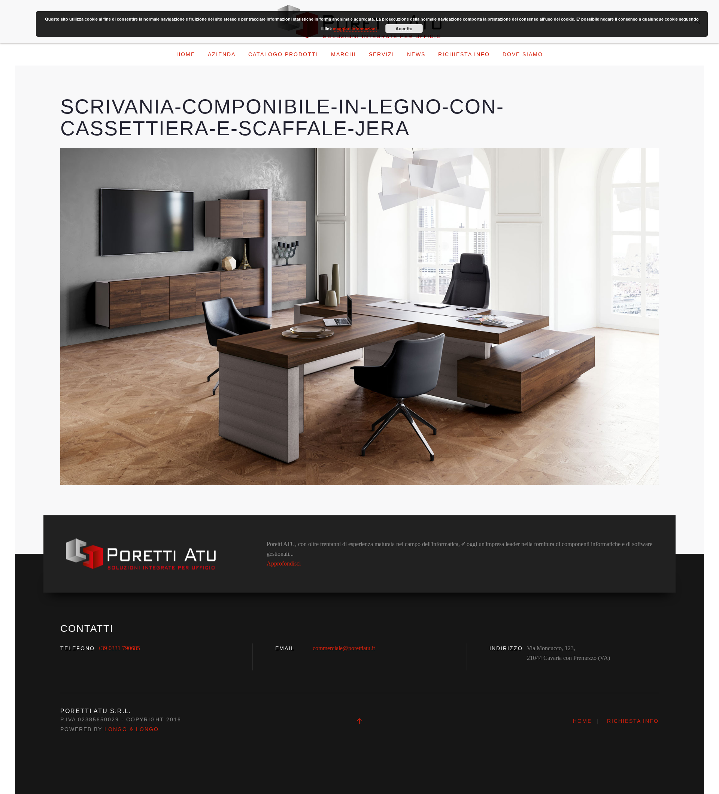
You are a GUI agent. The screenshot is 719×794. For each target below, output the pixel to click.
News (416, 54)
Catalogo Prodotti (283, 54)
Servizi (381, 54)
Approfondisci (284, 563)
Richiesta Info (464, 54)
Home (185, 54)
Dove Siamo (523, 54)
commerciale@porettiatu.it (344, 648)
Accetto (403, 28)
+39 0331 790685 (119, 648)
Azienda (222, 54)
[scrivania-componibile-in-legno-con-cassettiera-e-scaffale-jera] (359, 316)
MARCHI (343, 54)
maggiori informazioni (355, 28)
